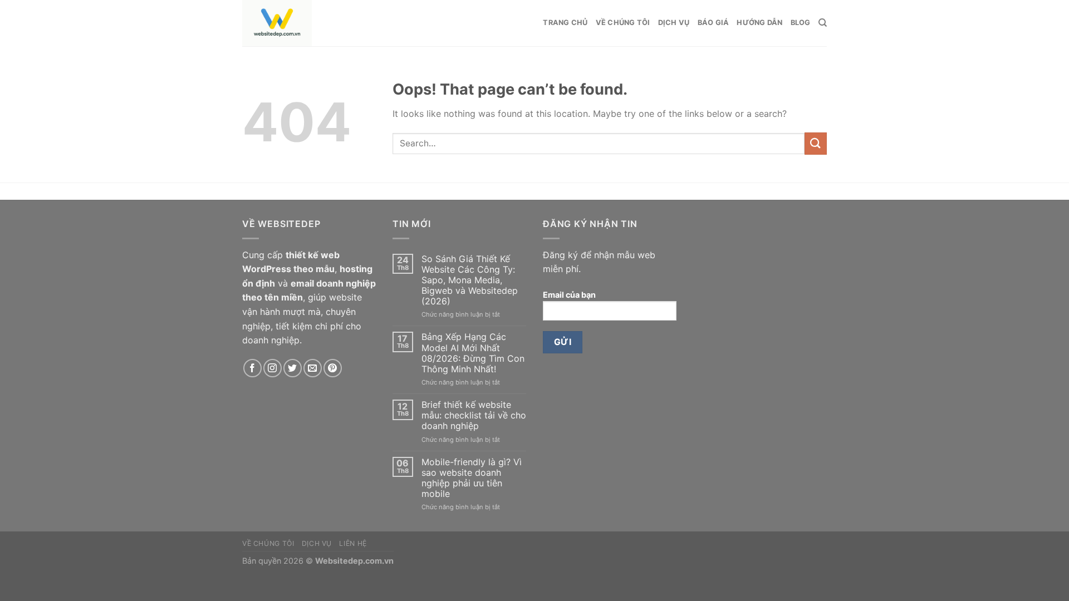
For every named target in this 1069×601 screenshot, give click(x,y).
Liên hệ (352, 543)
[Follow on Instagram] (272, 368)
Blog (801, 22)
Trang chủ (565, 22)
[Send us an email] (312, 368)
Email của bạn (569, 294)
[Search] (822, 22)
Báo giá (713, 22)
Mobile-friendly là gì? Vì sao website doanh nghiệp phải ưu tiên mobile (471, 478)
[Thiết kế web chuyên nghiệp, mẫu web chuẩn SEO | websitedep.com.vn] (331, 23)
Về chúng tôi (623, 22)
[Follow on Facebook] (252, 368)
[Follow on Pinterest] (332, 368)
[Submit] (816, 143)
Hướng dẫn (759, 22)
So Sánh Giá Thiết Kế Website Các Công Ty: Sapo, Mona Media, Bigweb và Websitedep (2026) (469, 280)
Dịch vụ (674, 22)
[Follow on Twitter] (292, 368)
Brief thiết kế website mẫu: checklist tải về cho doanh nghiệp (473, 415)
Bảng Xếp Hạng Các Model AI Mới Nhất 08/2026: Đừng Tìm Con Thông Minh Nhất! (472, 353)
